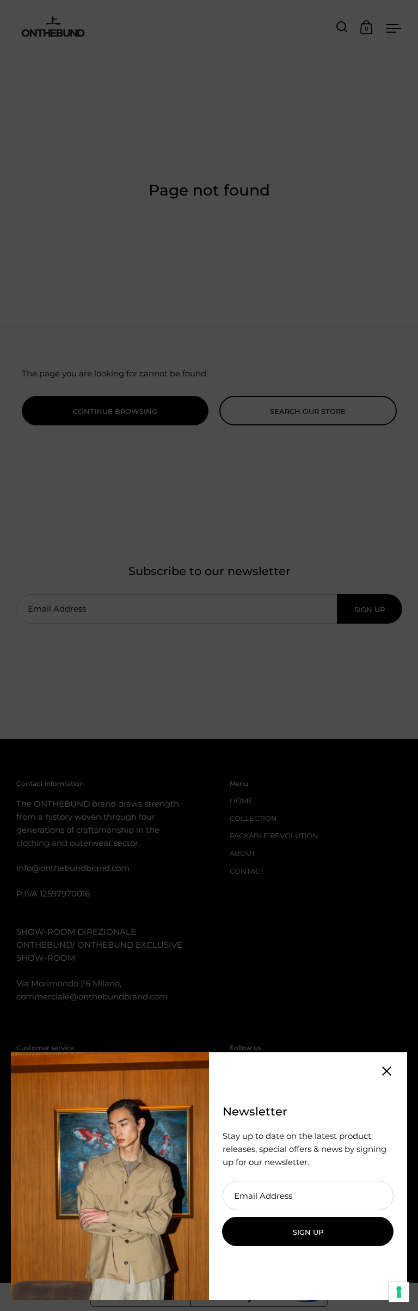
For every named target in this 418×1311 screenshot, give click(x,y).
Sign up (308, 1232)
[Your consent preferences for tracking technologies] (399, 1292)
